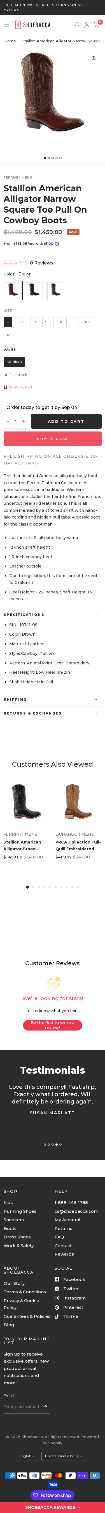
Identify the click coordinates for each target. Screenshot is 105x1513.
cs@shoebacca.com (76, 1211)
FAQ (59, 1237)
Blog (9, 1324)
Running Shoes (20, 1211)
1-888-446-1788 (71, 1202)
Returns (63, 1228)
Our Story (14, 1283)
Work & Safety (19, 1245)
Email (9, 1395)
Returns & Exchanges (33, 713)
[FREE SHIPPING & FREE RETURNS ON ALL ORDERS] (53, 7)
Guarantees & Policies (27, 1316)
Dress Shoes (17, 1237)
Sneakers (14, 1219)
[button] (52, 1507)
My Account (68, 1219)
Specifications (24, 615)
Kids (8, 1202)
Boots (10, 1228)
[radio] (13, 290)
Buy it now (52, 439)
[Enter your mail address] (44, 1406)
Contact (63, 1245)
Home (10, 41)
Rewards (64, 1254)
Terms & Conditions (25, 1291)
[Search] (77, 25)
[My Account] (86, 25)
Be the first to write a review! (52, 1025)
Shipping (15, 699)
